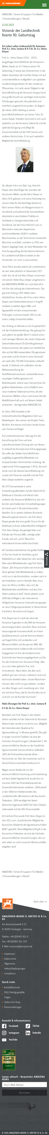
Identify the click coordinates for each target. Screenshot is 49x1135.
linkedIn (36, 1032)
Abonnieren (24, 1092)
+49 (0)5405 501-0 (19, 936)
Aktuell (26, 18)
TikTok (35, 1025)
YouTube (12, 1039)
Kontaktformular (12, 987)
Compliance (10, 973)
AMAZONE (7, 14)
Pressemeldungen (12, 18)
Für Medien (38, 14)
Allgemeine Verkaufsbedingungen (13, 966)
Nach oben (39, 901)
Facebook (13, 1025)
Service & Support (22, 14)
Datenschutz (10, 958)
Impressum (9, 953)
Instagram (13, 1032)
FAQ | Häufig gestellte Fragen (14, 994)
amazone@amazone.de (20, 946)
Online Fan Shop (12, 1002)
